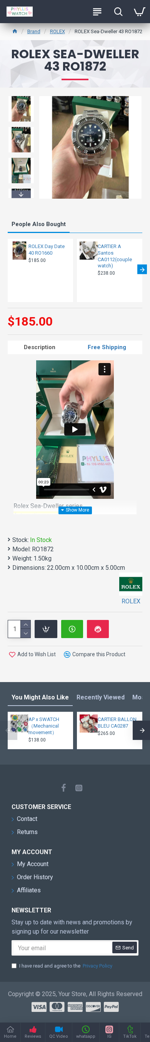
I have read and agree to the (65, 966)
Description (39, 347)
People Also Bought (39, 224)
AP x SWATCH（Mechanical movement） (43, 725)
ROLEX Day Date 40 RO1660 (46, 249)
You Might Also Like (40, 697)
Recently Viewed (101, 697)
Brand (33, 31)
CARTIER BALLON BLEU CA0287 (117, 722)
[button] (21, 97)
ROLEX (57, 31)
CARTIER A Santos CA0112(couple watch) (115, 256)
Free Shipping (107, 347)
